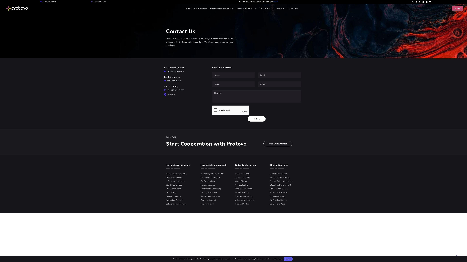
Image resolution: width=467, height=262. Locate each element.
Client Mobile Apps (174, 185)
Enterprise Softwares (279, 192)
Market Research (208, 185)
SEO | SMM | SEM (242, 177)
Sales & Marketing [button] (245, 8)
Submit (257, 119)
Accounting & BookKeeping (212, 173)
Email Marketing (242, 192)
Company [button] (278, 8)
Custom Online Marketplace (281, 181)
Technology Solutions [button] (194, 8)
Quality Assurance (173, 196)
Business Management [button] (220, 8)
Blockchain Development (280, 185)
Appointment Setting (244, 196)
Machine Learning (277, 196)
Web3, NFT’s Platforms (279, 177)
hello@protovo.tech (49, 2)
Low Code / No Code (278, 173)
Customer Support (208, 200)
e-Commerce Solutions (175, 181)
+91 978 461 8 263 (99, 2)
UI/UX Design (171, 192)
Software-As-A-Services (176, 204)
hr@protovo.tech (174, 80)
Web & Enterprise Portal (176, 173)
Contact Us (292, 8)
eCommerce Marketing (244, 200)
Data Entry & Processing (211, 189)
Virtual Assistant (207, 204)
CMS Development (174, 177)
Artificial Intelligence (278, 200)
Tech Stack (265, 8)
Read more (277, 259)
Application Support (174, 200)
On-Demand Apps (173, 189)
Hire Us (275, 2)
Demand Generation (243, 189)
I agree (288, 259)
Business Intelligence (278, 189)
